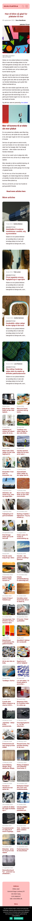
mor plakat (24, 102)
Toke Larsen (17, 272)
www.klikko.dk (17, 899)
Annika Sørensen (19, 318)
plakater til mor (25, 24)
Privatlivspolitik (18, 918)
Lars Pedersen (18, 364)
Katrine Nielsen (18, 224)
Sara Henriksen (21, 20)
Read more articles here (16, 191)
